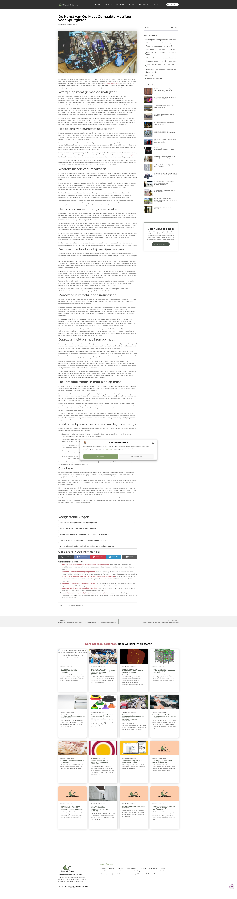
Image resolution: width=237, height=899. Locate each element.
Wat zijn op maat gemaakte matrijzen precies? (98, 522)
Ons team (108, 4)
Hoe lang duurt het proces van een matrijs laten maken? (98, 540)
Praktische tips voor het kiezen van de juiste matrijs (161, 71)
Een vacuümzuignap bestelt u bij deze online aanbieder (102, 715)
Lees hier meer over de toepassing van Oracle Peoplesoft (100, 762)
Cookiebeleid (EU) (106, 871)
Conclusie (150, 75)
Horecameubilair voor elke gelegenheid (78, 572)
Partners (132, 4)
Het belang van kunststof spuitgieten (160, 43)
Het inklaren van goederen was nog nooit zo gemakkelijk (85, 564)
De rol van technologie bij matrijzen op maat (161, 53)
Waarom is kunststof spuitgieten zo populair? (98, 528)
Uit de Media (120, 4)
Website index (119, 871)
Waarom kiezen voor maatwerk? (159, 46)
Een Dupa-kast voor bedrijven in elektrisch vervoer (164, 165)
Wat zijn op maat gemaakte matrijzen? (161, 40)
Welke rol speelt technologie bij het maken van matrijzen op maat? (98, 546)
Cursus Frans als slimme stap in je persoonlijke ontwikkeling (164, 157)
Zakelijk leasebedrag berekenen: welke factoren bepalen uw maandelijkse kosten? (164, 183)
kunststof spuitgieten (128, 155)
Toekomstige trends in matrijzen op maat (160, 65)
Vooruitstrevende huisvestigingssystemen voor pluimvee (85, 593)
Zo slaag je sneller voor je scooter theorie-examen (164, 114)
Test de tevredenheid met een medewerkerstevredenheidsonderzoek (164, 716)
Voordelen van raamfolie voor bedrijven (163, 207)
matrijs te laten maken (111, 83)
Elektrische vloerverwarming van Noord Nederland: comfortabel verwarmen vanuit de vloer (164, 90)
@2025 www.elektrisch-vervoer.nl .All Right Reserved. (73, 887)
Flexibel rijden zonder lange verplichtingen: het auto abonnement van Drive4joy (165, 200)
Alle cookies (100, 456)
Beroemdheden (131, 868)
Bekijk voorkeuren (136, 456)
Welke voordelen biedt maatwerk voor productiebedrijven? (98, 534)
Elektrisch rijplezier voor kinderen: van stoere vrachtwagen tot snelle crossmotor (164, 149)
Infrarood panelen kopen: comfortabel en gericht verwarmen (164, 131)
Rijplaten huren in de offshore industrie (78, 583)
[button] (153, 443)
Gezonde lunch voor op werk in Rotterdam (79, 588)
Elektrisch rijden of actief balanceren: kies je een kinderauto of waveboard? (165, 173)
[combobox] (172, 4)
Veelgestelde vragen (154, 78)
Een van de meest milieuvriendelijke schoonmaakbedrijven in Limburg (100, 808)
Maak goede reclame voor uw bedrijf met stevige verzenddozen (88, 576)
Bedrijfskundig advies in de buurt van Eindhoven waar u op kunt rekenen (72, 716)
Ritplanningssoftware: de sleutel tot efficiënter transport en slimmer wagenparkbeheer (165, 141)
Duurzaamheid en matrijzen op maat (161, 61)
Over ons (97, 4)
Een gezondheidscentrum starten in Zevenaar (162, 761)
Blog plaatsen (143, 4)
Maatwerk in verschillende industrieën (161, 58)
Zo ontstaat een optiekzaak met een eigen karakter (165, 190)
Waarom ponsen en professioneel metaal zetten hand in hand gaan (132, 670)
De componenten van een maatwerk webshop (132, 761)
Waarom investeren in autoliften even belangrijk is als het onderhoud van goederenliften (103, 671)
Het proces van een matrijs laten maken (161, 49)
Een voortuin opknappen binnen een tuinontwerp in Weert (165, 97)
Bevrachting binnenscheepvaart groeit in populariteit (163, 106)
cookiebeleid (108, 449)
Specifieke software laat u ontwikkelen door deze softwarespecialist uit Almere (71, 807)
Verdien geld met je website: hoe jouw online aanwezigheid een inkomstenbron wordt (128, 874)
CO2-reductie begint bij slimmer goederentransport (164, 123)
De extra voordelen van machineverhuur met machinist (69, 670)
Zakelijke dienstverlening (68, 24)
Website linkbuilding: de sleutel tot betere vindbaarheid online (146, 871)
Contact (155, 4)
